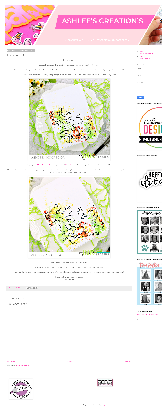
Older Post (127, 362)
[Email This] (27, 288)
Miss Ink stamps (71, 165)
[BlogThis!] (29, 288)
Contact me (143, 56)
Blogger (104, 405)
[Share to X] (31, 288)
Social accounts (144, 59)
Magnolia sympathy (44, 165)
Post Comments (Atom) (24, 365)
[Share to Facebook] (34, 288)
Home (69, 362)
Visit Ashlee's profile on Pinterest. (148, 314)
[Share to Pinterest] (36, 288)
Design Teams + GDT (146, 54)
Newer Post (11, 362)
